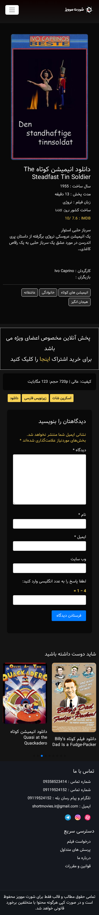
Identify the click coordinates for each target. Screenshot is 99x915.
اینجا (45, 359)
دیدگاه (79, 450)
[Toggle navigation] (12, 10)
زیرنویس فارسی (35, 398)
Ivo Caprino (64, 271)
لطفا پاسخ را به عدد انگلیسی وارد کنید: (54, 581)
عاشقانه (29, 292)
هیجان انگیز (79, 302)
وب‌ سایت (78, 559)
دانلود (14, 398)
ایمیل (80, 537)
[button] (65, 756)
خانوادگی (48, 292)
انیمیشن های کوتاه (74, 292)
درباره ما (84, 858)
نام (82, 515)
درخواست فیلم (79, 841)
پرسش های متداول (75, 850)
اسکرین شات (61, 398)
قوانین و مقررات (78, 866)
